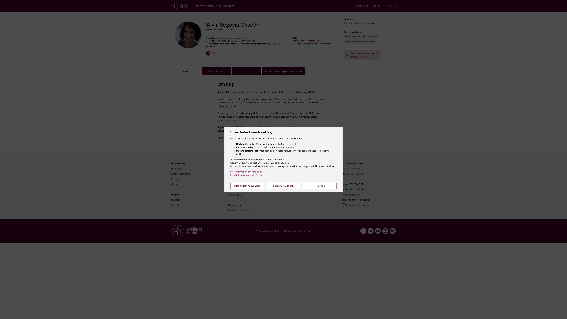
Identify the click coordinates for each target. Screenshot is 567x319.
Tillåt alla (320, 185)
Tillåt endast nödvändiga (247, 185)
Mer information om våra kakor (246, 171)
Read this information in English (246, 175)
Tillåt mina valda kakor (283, 185)
